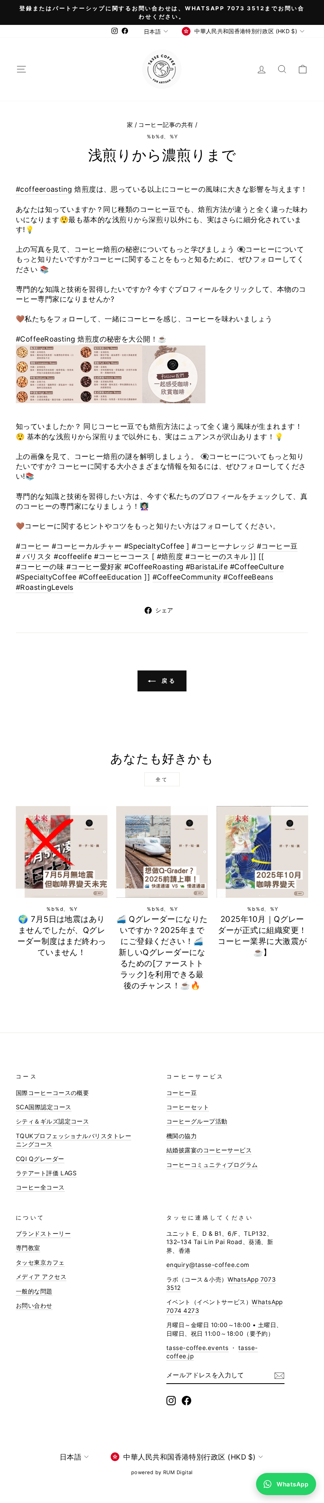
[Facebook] (186, 1400)
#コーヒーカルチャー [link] (87, 546)
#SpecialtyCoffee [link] (154, 546)
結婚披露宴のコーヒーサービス (209, 1150)
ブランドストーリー (43, 1233)
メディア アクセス (41, 1276)
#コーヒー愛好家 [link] (94, 567)
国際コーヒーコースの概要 (52, 1093)
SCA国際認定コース (44, 1107)
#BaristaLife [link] (207, 567)
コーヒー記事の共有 (165, 124)
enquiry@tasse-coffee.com (207, 1265)
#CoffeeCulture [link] (257, 567)
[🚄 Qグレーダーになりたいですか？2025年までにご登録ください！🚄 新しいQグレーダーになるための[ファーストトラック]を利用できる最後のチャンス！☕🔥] (162, 852)
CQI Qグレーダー (40, 1159)
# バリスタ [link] (34, 556)
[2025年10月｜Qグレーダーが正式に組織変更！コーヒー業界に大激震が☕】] (262, 852)
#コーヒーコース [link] (122, 556)
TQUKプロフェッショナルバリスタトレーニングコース (73, 1140)
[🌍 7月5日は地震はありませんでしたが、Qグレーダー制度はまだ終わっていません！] (61, 852)
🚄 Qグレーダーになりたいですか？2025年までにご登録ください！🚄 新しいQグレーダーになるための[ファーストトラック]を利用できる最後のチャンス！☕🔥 (161, 952)
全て (162, 779)
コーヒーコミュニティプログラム (212, 1165)
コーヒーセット (187, 1107)
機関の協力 (181, 1136)
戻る (167, 680)
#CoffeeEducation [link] (110, 577)
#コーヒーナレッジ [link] (223, 546)
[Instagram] (171, 1400)
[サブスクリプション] (279, 1375)
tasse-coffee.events (197, 1348)
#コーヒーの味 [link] (40, 567)
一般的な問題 (34, 1291)
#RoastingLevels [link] (44, 587)
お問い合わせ (34, 1305)
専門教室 (28, 1248)
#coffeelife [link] (73, 556)
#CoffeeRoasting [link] (45, 339)
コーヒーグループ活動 (197, 1121)
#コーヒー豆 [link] (277, 546)
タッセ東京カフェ (40, 1262)
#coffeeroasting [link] (44, 189)
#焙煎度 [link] (170, 556)
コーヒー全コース (40, 1187)
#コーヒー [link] (32, 546)
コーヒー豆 (181, 1093)
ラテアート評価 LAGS (46, 1173)
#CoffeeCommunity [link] (187, 577)
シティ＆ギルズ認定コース (52, 1121)
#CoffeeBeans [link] (248, 577)
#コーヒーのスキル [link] (216, 556)
